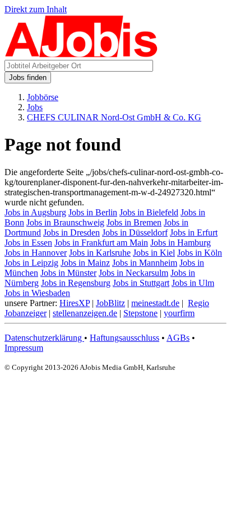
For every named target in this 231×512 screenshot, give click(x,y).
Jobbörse (42, 97)
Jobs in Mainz (85, 262)
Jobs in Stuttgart (141, 283)
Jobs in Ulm (193, 283)
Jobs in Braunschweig (65, 222)
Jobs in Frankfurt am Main (101, 242)
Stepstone (140, 313)
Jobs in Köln (199, 252)
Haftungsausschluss (124, 337)
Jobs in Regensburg (75, 283)
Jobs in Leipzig (31, 262)
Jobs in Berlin (92, 212)
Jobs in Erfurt (194, 232)
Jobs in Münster (68, 273)
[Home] (81, 54)
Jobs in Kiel (154, 252)
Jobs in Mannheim (144, 262)
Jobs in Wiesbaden (37, 293)
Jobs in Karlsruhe (100, 252)
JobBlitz (110, 303)
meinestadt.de (155, 303)
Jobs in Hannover (35, 252)
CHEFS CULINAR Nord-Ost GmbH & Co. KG (114, 117)
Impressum (23, 348)
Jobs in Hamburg (180, 242)
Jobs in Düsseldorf (135, 232)
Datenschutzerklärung (44, 337)
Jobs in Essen (28, 242)
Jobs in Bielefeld (148, 212)
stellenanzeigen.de (85, 313)
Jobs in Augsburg (35, 212)
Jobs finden (28, 77)
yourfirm (179, 313)
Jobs (35, 107)
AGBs (178, 337)
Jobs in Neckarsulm (133, 273)
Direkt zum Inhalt (35, 9)
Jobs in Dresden (71, 232)
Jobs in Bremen (134, 222)
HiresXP (74, 303)
